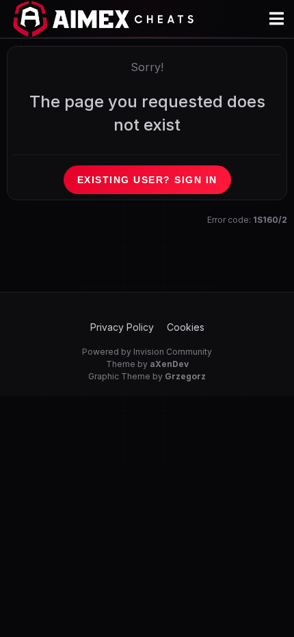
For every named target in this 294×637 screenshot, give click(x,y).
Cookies (185, 327)
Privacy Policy (122, 327)
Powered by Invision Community (147, 352)
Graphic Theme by (147, 376)
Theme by (147, 364)
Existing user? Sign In (147, 179)
